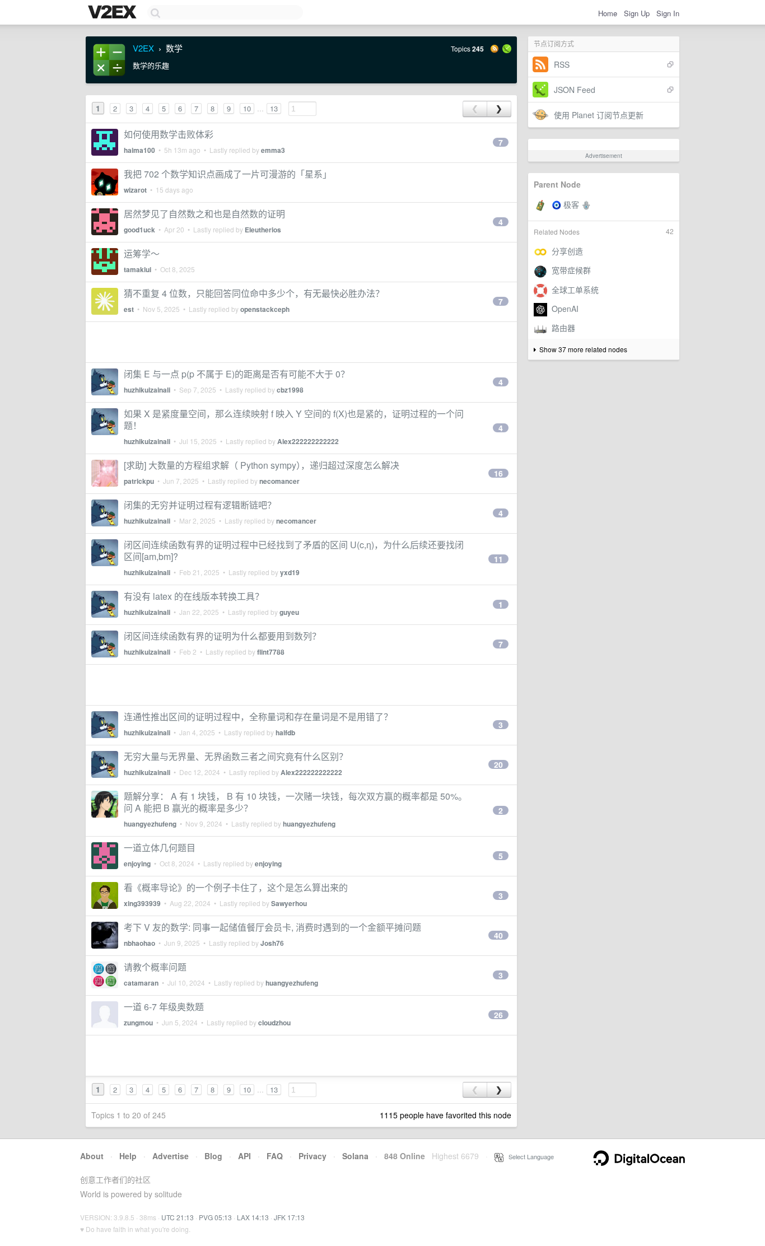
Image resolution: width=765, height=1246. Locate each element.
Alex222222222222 (308, 441)
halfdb (285, 732)
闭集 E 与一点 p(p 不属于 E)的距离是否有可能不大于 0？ (236, 373)
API (244, 1155)
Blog (213, 1155)
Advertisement (603, 156)
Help (128, 1155)
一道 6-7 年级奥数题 (164, 1006)
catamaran (141, 983)
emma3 (273, 150)
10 (247, 108)
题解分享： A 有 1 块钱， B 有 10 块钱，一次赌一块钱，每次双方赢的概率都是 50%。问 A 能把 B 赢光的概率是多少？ (295, 802)
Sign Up (637, 13)
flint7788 (270, 652)
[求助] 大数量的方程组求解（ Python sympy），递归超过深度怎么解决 (261, 465)
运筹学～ (142, 253)
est (129, 309)
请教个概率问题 (155, 966)
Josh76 (272, 943)
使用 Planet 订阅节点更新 (598, 114)
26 (498, 1014)
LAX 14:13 (253, 1217)
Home (607, 13)
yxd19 (290, 572)
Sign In (667, 13)
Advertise (170, 1155)
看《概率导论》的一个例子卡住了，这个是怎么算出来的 (236, 887)
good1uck (139, 230)
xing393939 (142, 903)
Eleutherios (263, 230)
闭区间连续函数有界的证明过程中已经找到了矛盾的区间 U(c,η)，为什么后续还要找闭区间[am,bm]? (294, 550)
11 (498, 558)
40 (498, 935)
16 (498, 473)
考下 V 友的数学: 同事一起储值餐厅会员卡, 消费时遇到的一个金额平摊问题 (272, 927)
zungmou (138, 1023)
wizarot (135, 190)
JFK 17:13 (289, 1217)
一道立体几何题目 (159, 847)
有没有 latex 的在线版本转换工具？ (194, 596)
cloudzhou (274, 1023)
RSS (562, 64)
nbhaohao (139, 943)
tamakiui (137, 269)
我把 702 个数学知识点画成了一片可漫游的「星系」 (228, 173)
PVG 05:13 (215, 1217)
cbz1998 (290, 390)
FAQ (275, 1155)
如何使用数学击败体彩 (168, 134)
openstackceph (265, 309)
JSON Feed (574, 89)
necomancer (279, 481)
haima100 (139, 150)
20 (498, 764)
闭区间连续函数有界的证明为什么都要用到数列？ (222, 635)
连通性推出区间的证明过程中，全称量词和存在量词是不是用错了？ (258, 716)
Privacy (312, 1155)
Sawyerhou (289, 903)
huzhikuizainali (147, 390)
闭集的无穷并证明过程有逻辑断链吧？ (200, 504)
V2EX (143, 48)
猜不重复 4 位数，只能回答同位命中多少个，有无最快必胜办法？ (254, 293)
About (92, 1155)
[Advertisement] (301, 342)
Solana (355, 1155)
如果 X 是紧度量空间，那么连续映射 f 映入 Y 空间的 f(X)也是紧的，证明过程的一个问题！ (294, 419)
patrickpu (139, 481)
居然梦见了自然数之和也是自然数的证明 (204, 213)
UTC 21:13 (177, 1217)
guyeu (289, 612)
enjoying (137, 863)
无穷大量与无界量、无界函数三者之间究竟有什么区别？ (236, 756)
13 (274, 108)
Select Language (528, 1156)
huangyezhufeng (150, 824)
